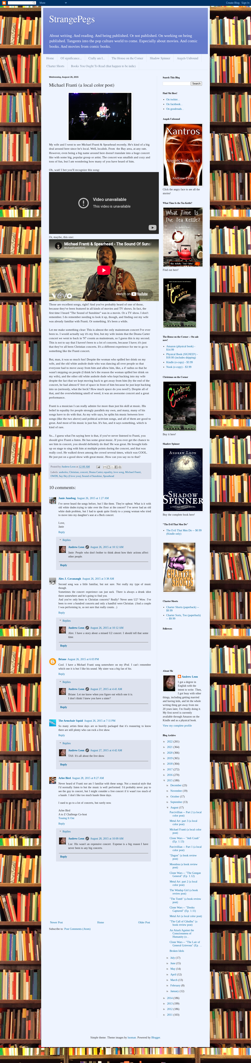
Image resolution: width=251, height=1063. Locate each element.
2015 (170, 780)
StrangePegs (72, 18)
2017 (170, 769)
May (173, 968)
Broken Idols (177, 950)
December (176, 785)
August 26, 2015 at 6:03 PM (83, 659)
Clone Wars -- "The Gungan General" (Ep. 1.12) (185, 874)
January (175, 991)
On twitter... (173, 99)
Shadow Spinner (160, 58)
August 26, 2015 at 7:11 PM (99, 720)
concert (84, 472)
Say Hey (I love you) (70, 476)
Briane (62, 659)
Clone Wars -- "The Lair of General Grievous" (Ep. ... (186, 944)
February (175, 985)
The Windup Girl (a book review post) (184, 892)
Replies (67, 540)
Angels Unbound (187, 58)
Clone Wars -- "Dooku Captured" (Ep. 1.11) (183, 909)
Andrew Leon (76, 547)
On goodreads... (175, 108)
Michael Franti (133, 472)
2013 (170, 1003)
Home (50, 58)
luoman (132, 1037)
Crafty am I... (96, 58)
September (176, 802)
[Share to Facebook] (116, 467)
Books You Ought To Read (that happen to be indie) (103, 66)
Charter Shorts (55, 66)
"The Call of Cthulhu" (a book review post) (183, 923)
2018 (170, 763)
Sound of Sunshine (92, 476)
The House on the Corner (127, 58)
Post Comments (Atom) (77, 928)
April (173, 974)
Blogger (155, 1037)
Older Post (144, 922)
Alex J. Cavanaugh (69, 578)
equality (108, 472)
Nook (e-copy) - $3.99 (178, 367)
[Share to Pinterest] (120, 467)
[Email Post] (98, 466)
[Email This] (105, 467)
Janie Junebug (67, 498)
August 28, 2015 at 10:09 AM (106, 838)
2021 (170, 747)
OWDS (54, 476)
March (174, 980)
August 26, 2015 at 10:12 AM (106, 547)
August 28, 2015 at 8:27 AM (88, 778)
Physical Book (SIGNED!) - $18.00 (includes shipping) (182, 356)
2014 (170, 998)
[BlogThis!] (109, 467)
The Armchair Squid (70, 720)
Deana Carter (96, 472)
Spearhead (108, 476)
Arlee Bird (64, 778)
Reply (61, 532)
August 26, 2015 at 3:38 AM (98, 578)
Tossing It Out (66, 818)
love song (119, 472)
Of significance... (71, 58)
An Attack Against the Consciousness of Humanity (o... (182, 933)
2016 (170, 774)
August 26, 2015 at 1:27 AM (93, 498)
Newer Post (56, 922)
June (173, 963)
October (175, 796)
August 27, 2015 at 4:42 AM (106, 750)
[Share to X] (112, 467)
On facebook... (174, 104)
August (174, 807)
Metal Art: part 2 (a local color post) (183, 883)
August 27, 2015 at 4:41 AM (106, 689)
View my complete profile (177, 725)
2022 (170, 741)
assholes (63, 472)
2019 (170, 758)
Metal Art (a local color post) (186, 916)
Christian (74, 472)
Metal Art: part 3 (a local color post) (183, 822)
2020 (170, 752)
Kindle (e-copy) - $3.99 (179, 362)
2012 (170, 1009)
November (176, 790)
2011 (170, 1014)
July (173, 957)
